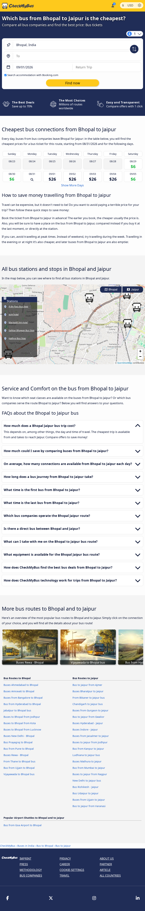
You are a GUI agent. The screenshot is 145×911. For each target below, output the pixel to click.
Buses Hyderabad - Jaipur (87, 723)
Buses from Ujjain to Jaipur (88, 799)
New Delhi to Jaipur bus (86, 780)
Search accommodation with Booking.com (32, 75)
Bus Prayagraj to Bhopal (18, 742)
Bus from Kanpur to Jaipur (88, 748)
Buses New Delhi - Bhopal (19, 736)
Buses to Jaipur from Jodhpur (90, 742)
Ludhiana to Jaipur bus (86, 755)
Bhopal (112, 289)
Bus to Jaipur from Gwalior (88, 716)
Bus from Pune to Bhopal (19, 748)
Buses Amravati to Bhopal (19, 691)
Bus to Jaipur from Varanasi (89, 806)
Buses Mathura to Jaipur (87, 761)
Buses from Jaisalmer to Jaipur (90, 736)
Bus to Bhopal (44, 845)
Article (105, 870)
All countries (110, 876)
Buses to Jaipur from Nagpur (89, 774)
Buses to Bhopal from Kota (20, 723)
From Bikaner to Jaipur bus (88, 697)
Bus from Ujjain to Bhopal (19, 767)
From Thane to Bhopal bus (19, 761)
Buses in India (25, 845)
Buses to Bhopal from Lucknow (22, 729)
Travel (64, 876)
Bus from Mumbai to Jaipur (88, 767)
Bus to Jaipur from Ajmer (87, 685)
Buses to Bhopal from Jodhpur (22, 716)
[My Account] (112, 5)
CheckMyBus (7, 845)
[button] (136, 307)
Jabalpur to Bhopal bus (17, 710)
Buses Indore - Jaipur (85, 729)
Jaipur (134, 289)
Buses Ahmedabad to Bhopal (21, 685)
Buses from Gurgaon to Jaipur (90, 710)
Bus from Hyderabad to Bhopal (22, 704)
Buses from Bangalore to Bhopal (23, 697)
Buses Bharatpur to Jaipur (87, 691)
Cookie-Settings (72, 870)
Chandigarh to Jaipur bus (87, 704)
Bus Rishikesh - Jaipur (85, 787)
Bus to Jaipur (63, 845)
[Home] (17, 6)
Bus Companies (31, 876)
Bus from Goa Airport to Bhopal (23, 825)
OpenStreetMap (124, 362)
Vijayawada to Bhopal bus (19, 774)
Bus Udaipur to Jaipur (85, 793)
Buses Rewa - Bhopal (16, 755)
